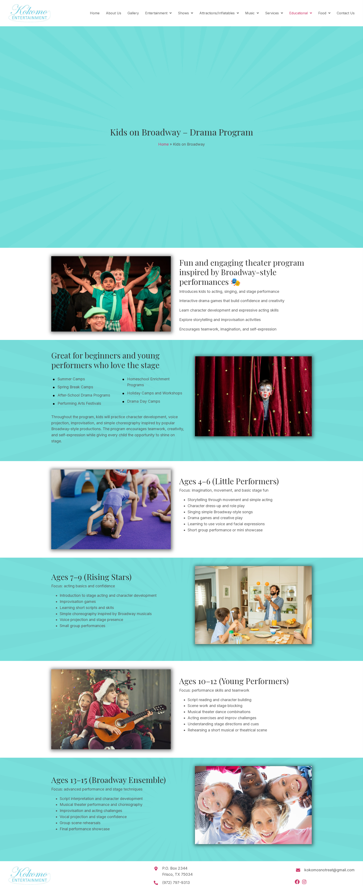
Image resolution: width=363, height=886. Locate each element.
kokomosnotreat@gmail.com (329, 870)
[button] (297, 881)
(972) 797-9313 (176, 882)
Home (163, 144)
